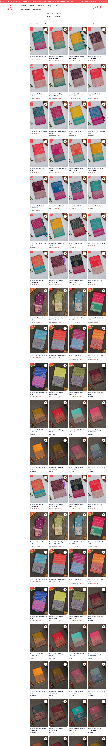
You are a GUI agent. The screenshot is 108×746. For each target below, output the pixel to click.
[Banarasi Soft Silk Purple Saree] (78, 339)
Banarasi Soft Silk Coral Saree (37, 95)
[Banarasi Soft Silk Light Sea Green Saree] (78, 414)
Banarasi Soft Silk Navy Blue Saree (38, 393)
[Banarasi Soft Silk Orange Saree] (97, 339)
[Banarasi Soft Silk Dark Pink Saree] (97, 302)
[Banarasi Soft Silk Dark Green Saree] (78, 227)
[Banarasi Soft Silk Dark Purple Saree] (97, 41)
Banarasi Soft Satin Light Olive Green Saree (57, 319)
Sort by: (88, 24)
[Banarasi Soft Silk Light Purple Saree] (97, 414)
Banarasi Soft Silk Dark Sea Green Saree (38, 729)
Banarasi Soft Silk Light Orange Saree (56, 57)
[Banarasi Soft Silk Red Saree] (58, 339)
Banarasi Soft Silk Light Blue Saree (96, 468)
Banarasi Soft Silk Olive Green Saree (37, 431)
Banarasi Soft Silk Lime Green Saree (76, 132)
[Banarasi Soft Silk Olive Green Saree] (39, 414)
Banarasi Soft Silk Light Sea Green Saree (77, 431)
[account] (92, 8)
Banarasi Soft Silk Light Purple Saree (95, 431)
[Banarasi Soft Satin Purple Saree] (39, 302)
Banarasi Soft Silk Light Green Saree (56, 393)
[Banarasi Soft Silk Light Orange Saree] (58, 41)
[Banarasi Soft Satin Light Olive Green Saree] (58, 302)
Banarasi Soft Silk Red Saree (57, 355)
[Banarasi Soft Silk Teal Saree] (39, 41)
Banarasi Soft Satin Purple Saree (38, 319)
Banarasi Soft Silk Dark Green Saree (76, 244)
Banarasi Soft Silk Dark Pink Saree (96, 319)
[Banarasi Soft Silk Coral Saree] (39, 78)
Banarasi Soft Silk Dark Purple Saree (95, 57)
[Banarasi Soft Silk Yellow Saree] (39, 451)
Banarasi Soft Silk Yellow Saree (37, 468)
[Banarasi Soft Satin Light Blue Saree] (78, 302)
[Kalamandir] (10, 7)
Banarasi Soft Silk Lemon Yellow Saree (76, 57)
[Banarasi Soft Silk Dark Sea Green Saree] (39, 713)
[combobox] (82, 8)
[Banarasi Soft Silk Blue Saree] (39, 115)
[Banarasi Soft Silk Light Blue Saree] (97, 451)
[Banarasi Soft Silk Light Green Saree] (58, 377)
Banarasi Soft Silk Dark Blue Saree (96, 132)
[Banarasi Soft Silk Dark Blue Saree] (97, 115)
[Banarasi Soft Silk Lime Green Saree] (78, 115)
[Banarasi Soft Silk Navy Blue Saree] (39, 377)
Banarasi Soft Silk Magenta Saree (57, 132)
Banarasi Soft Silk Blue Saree (38, 131)
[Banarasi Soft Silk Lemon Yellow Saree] (78, 41)
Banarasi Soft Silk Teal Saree (38, 57)
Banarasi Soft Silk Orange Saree (96, 356)
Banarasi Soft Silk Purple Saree (76, 356)
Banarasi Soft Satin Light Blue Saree (76, 319)
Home (49, 13)
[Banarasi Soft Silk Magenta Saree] (58, 115)
